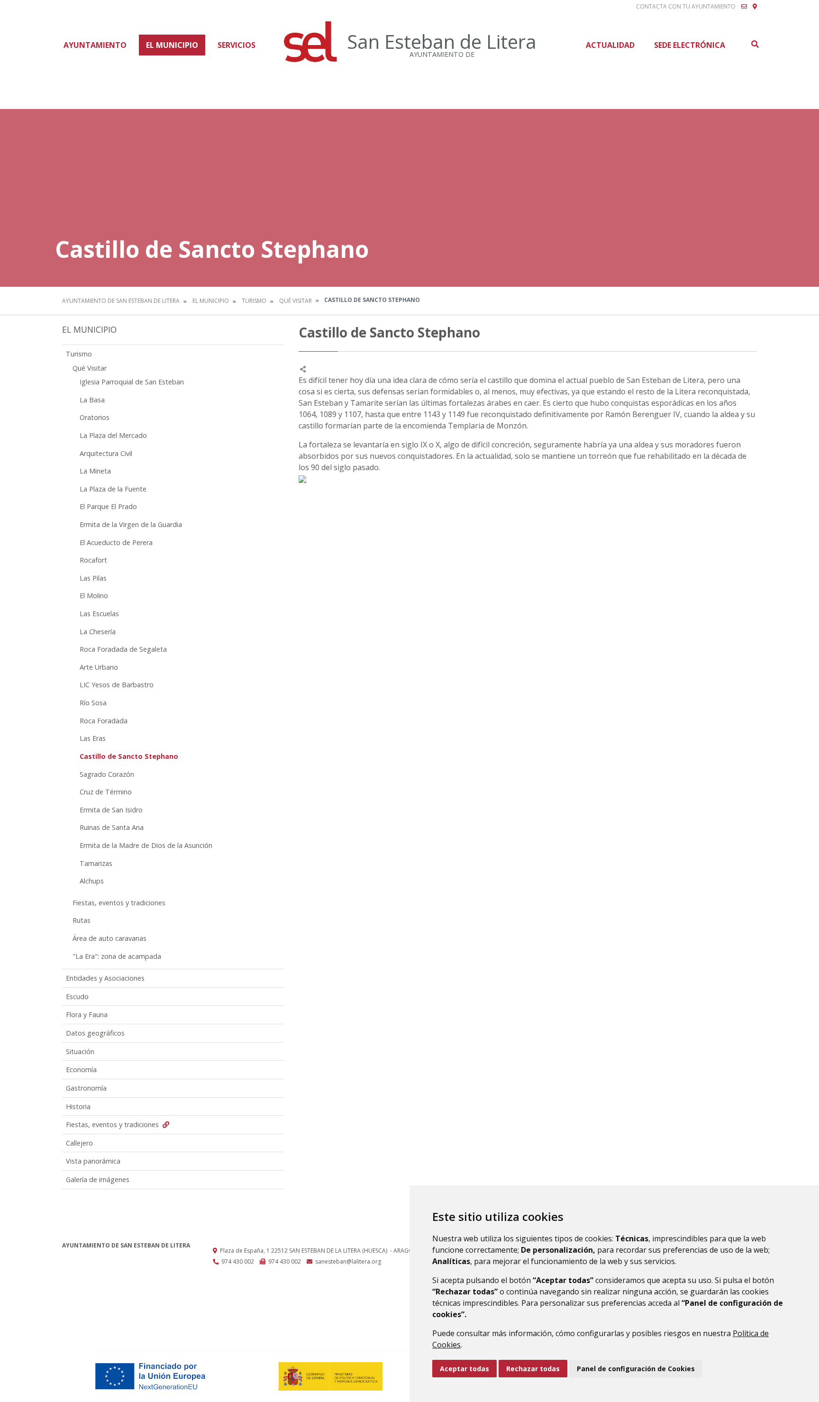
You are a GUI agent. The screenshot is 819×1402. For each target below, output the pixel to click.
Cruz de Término (106, 791)
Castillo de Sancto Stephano (129, 756)
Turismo (254, 301)
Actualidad (610, 45)
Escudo (77, 996)
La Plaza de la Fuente (113, 488)
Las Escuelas (99, 613)
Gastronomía (86, 1087)
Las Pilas (93, 578)
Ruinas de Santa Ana (112, 827)
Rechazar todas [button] (533, 1368)
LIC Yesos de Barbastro (117, 684)
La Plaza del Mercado (113, 435)
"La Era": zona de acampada (117, 956)
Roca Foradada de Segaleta (123, 649)
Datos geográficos (95, 1033)
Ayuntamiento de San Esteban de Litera (121, 301)
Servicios (236, 45)
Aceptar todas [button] (464, 1368)
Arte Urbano (99, 667)
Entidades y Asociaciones (105, 978)
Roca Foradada (103, 720)
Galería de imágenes (97, 1179)
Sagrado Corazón (107, 774)
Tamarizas (96, 863)
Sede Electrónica (689, 45)
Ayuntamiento (95, 45)
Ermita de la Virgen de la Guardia (131, 524)
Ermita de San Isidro (111, 809)
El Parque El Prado (108, 506)
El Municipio (172, 45)
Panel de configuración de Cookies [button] (636, 1368)
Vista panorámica (93, 1160)
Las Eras (93, 738)
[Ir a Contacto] (744, 6)
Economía (81, 1069)
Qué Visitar (295, 301)
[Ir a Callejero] (755, 6)
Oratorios (94, 417)
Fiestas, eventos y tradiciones (119, 902)
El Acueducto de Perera (116, 542)
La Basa (92, 399)
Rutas (82, 920)
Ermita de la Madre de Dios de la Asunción (146, 845)
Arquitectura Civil (106, 453)
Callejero (79, 1142)
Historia (78, 1106)
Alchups (92, 880)
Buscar (754, 44)
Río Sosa (93, 702)
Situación (80, 1051)
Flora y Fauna (87, 1014)
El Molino (94, 595)
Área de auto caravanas (109, 938)
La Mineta (95, 470)
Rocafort (93, 559)
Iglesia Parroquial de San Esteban (132, 381)
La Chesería (98, 631)
